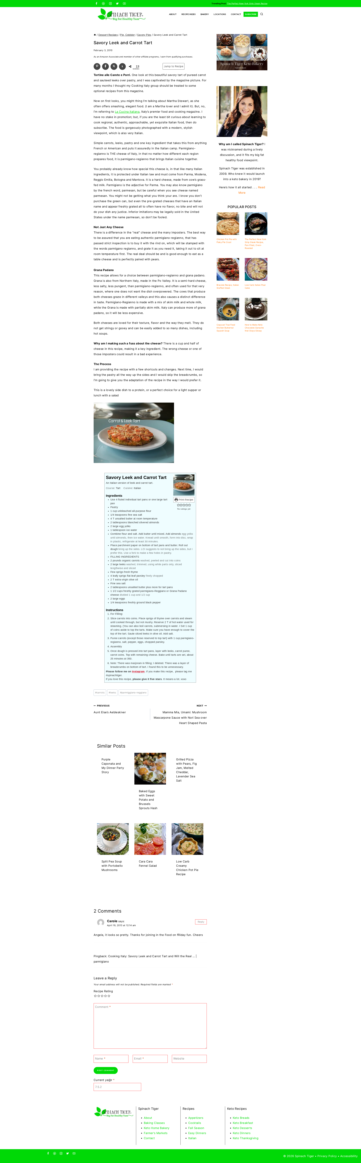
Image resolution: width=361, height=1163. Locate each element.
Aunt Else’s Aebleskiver (110, 709)
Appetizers (195, 1118)
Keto (236, 1118)
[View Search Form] (261, 14)
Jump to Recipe (173, 66)
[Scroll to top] (354, 1152)
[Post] (114, 66)
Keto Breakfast (243, 1123)
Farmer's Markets (156, 1133)
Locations (220, 14)
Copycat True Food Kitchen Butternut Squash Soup (226, 328)
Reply (201, 921)
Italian (192, 1138)
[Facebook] (96, 3)
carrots (100, 692)
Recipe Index (188, 14)
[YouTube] (124, 3)
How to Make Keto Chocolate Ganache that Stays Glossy (254, 328)
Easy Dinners (197, 1133)
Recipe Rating (103, 991)
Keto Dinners (242, 1133)
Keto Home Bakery (157, 1128)
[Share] (105, 66)
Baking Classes (154, 1123)
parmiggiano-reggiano (133, 692)
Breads (244, 1118)
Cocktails (194, 1123)
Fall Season (196, 1128)
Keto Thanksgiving (245, 1138)
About (173, 14)
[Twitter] (117, 3)
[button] (178, 505)
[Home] (95, 34)
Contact (236, 14)
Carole (112, 921)
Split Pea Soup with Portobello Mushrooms (112, 866)
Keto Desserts (242, 1128)
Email (139, 1058)
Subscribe (251, 14)
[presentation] (150, 769)
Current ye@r (104, 1080)
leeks (112, 692)
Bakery (205, 14)
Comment (103, 1007)
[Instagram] (110, 3)
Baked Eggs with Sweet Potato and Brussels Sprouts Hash (148, 799)
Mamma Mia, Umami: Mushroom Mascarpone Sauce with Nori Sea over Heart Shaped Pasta (180, 714)
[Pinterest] (103, 3)
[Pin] (97, 66)
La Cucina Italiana (127, 111)
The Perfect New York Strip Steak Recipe (247, 3)
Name (100, 1058)
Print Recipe (185, 499)
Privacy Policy (327, 1156)
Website (178, 1058)
